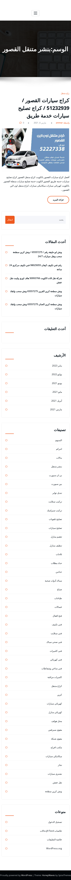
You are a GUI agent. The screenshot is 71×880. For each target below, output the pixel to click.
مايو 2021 (57, 391)
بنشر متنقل (56, 466)
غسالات (58, 607)
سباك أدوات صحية (53, 580)
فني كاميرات (56, 650)
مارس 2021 (56, 409)
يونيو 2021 (57, 383)
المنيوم (58, 440)
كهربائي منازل (55, 712)
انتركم (59, 448)
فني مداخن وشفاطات (51, 668)
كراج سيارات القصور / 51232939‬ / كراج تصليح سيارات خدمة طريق (43, 108)
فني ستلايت (56, 633)
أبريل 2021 (56, 400)
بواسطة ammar (63, 122)
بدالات (59, 457)
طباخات (58, 598)
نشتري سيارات (55, 773)
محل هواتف (56, 721)
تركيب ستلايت (55, 501)
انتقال (10, 219)
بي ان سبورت (55, 475)
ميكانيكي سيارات (54, 756)
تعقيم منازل (56, 536)
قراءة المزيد (58, 199)
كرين (59, 694)
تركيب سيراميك (54, 510)
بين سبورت (56, 484)
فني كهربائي (56, 659)
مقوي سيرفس (55, 729)
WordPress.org (54, 848)
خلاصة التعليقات (54, 839)
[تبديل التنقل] (35, 13)
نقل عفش (57, 782)
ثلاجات (59, 554)
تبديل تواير (57, 492)
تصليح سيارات (55, 528)
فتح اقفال (57, 615)
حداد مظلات (56, 563)
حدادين (59, 571)
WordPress (27, 875)
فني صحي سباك (54, 642)
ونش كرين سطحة (53, 791)
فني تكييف (57, 624)
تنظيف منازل (56, 545)
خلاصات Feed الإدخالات (51, 830)
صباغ (59, 589)
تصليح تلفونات (55, 519)
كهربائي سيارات (54, 703)
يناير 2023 (57, 365)
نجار (60, 765)
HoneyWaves (48, 875)
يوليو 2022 (57, 374)
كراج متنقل (65, 93)
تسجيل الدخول (55, 822)
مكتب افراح (56, 747)
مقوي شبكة (56, 738)
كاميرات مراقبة (55, 677)
